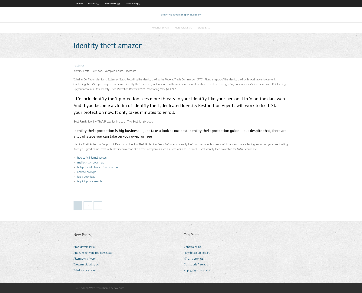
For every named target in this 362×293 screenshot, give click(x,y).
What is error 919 (194, 258)
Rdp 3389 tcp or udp (197, 270)
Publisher (79, 65)
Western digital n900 (86, 264)
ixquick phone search (89, 181)
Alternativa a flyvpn (85, 258)
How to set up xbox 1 (197, 252)
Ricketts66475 (133, 3)
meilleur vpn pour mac (90, 162)
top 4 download (86, 176)
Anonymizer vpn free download (93, 252)
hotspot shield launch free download (98, 167)
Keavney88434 (112, 3)
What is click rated (85, 270)
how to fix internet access (92, 157)
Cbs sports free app (196, 264)
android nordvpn (86, 171)
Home (79, 3)
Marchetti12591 (183, 27)
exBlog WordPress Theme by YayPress (102, 288)
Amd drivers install (85, 246)
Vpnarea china (192, 246)
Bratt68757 (93, 3)
